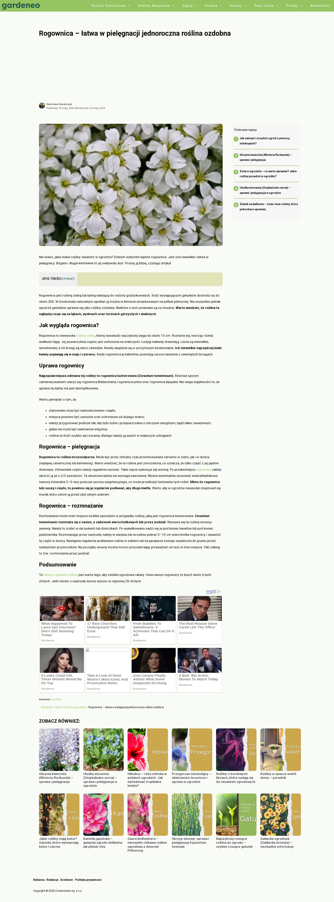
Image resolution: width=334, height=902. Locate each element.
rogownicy (203, 469)
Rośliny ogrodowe (75, 707)
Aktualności (320, 6)
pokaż (68, 278)
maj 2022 (56, 699)
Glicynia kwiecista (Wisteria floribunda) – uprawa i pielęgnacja (56, 778)
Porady (292, 6)
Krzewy (236, 6)
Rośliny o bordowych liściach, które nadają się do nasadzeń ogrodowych (235, 778)
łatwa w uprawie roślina (60, 575)
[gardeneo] (22, 6)
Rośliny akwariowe (154, 6)
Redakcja (52, 879)
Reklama (38, 879)
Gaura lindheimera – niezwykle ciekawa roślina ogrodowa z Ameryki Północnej (147, 844)
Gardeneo (47, 707)
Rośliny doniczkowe (109, 6)
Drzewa (211, 6)
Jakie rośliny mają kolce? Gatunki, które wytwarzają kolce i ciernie (58, 843)
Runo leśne (264, 6)
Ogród (187, 6)
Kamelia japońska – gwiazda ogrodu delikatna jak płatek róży (102, 843)
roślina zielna (85, 335)
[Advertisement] (170, 70)
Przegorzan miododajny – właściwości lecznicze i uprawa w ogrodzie (191, 778)
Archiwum (66, 879)
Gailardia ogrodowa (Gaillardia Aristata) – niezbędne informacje (277, 843)
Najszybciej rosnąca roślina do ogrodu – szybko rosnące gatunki (234, 843)
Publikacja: (60, 108)
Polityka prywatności (88, 879)
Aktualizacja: (90, 108)
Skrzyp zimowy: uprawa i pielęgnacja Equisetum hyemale (190, 843)
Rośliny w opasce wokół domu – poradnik (278, 776)
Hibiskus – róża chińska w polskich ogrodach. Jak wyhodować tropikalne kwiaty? (147, 780)
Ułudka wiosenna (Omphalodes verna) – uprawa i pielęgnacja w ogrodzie (100, 780)
